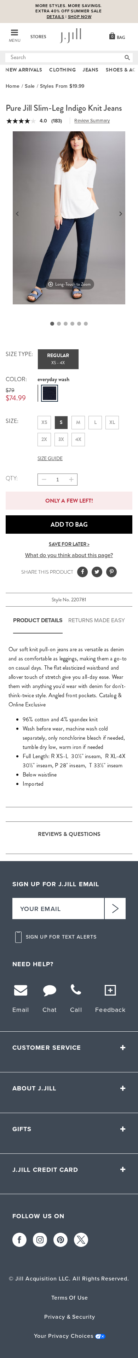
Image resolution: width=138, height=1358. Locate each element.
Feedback (110, 1043)
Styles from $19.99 (62, 86)
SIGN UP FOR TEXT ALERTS (61, 971)
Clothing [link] (62, 70)
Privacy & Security (69, 1351)
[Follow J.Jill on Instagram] (40, 1274)
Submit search (10, 57)
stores (38, 37)
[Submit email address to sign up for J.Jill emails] (115, 942)
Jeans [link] (91, 70)
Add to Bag (69, 524)
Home (13, 86)
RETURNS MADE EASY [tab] (96, 620)
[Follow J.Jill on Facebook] (19, 1274)
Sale (30, 86)
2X (44, 439)
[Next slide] (120, 213)
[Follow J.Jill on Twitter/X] (81, 1274)
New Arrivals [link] (23, 70)
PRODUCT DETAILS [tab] (38, 620)
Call (76, 1043)
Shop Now (80, 17)
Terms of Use (69, 1332)
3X (61, 439)
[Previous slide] (17, 213)
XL (112, 422)
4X (78, 439)
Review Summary (92, 120)
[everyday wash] (49, 393)
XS (44, 422)
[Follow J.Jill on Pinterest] (60, 1274)
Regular (58, 359)
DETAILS (55, 17)
